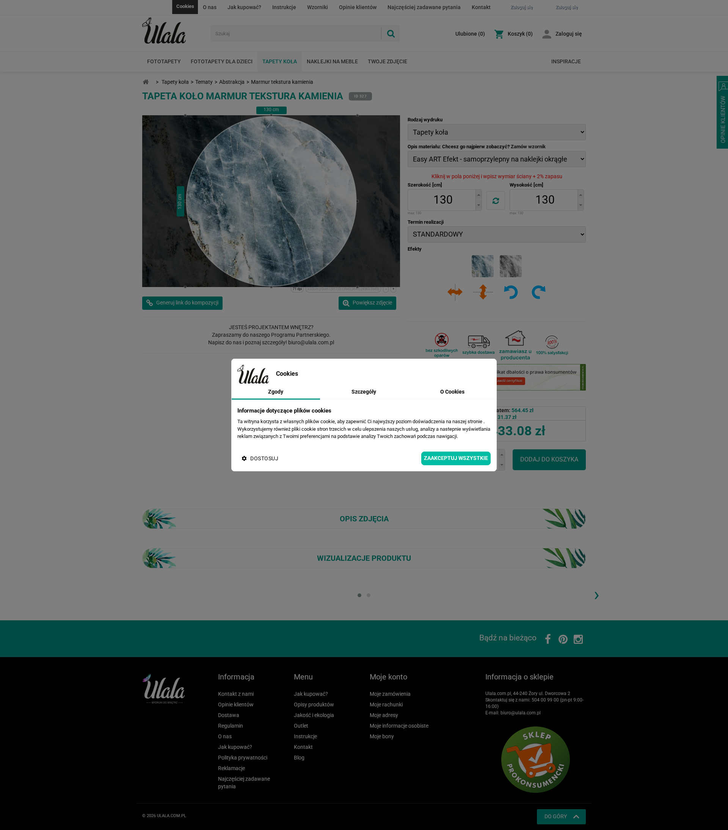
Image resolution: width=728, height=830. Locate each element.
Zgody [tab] (275, 392)
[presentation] (596, 594)
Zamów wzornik (528, 146)
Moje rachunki (386, 704)
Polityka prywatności (242, 758)
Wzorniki (317, 7)
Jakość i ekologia (314, 715)
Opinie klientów (358, 7)
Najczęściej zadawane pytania (424, 7)
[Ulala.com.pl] (173, 30)
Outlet (301, 726)
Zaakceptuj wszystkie (456, 458)
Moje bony (382, 736)
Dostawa (228, 715)
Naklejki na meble (332, 61)
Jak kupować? (244, 7)
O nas (210, 7)
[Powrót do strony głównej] (145, 82)
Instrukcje (284, 7)
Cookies (185, 6)
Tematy (204, 82)
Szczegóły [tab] (363, 392)
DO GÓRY (555, 816)
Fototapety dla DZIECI (222, 61)
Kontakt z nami (236, 694)
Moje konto (388, 676)
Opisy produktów (314, 704)
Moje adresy (384, 715)
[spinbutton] (443, 200)
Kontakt (481, 7)
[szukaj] (390, 33)
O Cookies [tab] (452, 392)
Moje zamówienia (390, 694)
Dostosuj (264, 458)
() (470, 34)
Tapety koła (279, 61)
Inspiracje (566, 61)
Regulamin (230, 726)
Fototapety (164, 61)
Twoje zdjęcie (387, 61)
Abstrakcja (232, 82)
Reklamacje (231, 768)
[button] (478, 195)
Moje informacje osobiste (399, 726)
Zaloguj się (568, 34)
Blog (299, 758)
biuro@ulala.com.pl (520, 712)
